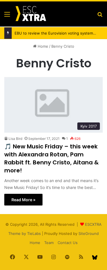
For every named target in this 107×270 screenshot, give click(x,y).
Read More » (23, 199)
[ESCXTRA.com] (30, 14)
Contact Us (68, 242)
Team (49, 242)
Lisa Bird (15, 138)
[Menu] (7, 16)
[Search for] (100, 16)
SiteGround (88, 233)
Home (42, 46)
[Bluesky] (95, 257)
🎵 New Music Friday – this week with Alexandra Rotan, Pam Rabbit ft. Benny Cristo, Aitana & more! (51, 158)
